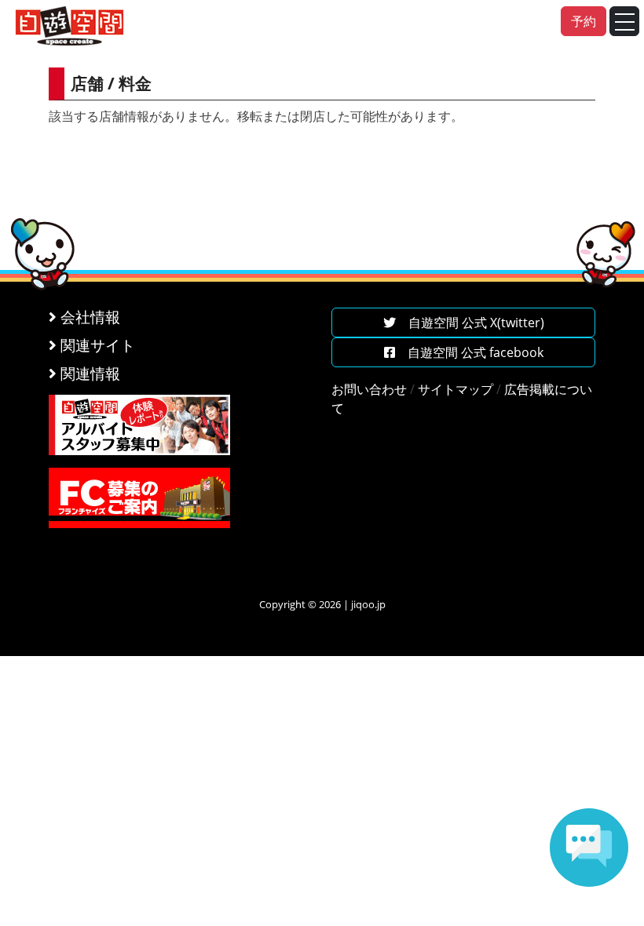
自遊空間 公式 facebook (469, 352)
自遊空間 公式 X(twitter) (470, 322)
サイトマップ (455, 389)
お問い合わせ (369, 389)
